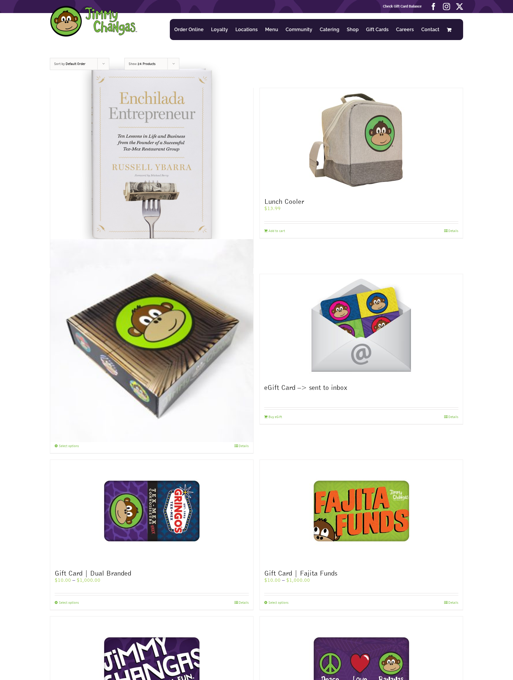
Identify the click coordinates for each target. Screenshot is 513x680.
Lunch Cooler (284, 201)
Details (453, 231)
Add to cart (276, 231)
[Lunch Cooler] (361, 140)
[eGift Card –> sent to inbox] (361, 326)
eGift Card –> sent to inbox (305, 387)
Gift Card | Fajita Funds (300, 573)
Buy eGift (275, 417)
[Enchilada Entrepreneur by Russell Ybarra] (151, 154)
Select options (69, 446)
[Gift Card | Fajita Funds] (361, 512)
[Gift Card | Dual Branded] (151, 512)
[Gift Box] (151, 340)
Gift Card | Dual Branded (93, 573)
